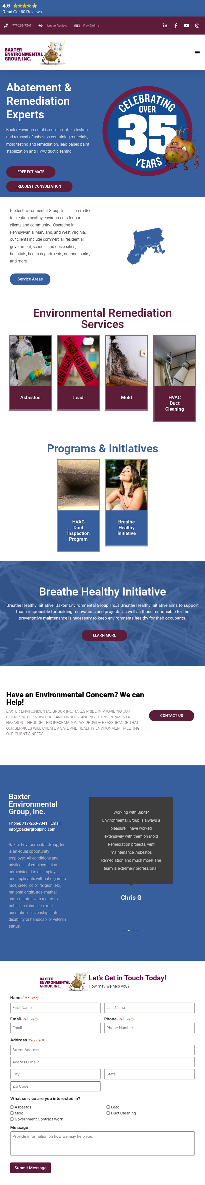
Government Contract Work (39, 1119)
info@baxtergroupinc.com (32, 829)
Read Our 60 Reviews (22, 12)
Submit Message (30, 1167)
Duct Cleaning (123, 1113)
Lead (115, 1107)
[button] (197, 52)
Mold (19, 1113)
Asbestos (23, 1107)
